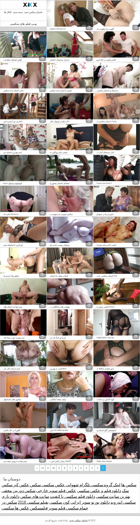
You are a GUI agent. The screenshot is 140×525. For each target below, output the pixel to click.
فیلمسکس (38, 507)
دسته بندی (18, 12)
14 (42, 467)
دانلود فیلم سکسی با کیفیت (72, 496)
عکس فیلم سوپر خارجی (56, 490)
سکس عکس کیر (26, 484)
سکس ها (128, 484)
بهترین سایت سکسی (113, 496)
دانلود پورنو (100, 502)
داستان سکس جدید (33, 12)
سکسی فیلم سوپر (63, 507)
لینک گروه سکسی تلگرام (99, 484)
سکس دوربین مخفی (18, 490)
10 (53, 467)
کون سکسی (59, 502)
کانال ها (7, 12)
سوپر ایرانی (80, 502)
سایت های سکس (34, 496)
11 (48, 467)
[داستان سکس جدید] (23, 4)
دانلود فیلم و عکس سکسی (99, 490)
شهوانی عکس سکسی (60, 484)
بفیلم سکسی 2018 (33, 502)
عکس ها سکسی (15, 507)
